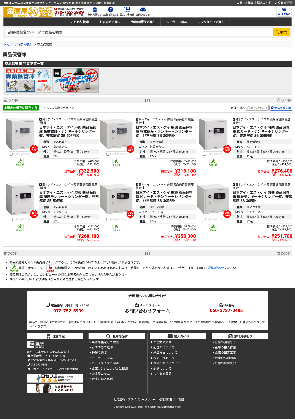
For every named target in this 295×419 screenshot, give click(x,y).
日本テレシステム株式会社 (52, 352)
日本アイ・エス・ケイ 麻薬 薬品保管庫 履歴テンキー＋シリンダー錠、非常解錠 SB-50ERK (69, 196)
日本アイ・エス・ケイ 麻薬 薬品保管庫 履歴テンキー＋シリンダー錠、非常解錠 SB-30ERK (262, 196)
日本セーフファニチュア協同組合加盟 (54, 369)
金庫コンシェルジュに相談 (110, 368)
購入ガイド (264, 2)
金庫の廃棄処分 (225, 363)
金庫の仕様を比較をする (20, 107)
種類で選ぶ (24, 44)
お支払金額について (167, 358)
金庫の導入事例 (102, 378)
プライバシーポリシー (142, 399)
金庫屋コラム (101, 373)
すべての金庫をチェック (59, 108)
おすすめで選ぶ (110, 21)
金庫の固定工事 (225, 352)
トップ (8, 44)
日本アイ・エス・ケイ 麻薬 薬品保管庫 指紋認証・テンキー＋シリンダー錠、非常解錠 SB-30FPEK (164, 131)
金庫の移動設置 (225, 358)
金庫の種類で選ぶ (143, 21)
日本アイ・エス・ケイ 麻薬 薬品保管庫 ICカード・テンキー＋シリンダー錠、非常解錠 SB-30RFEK (164, 196)
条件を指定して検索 (105, 342)
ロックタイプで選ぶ (210, 21)
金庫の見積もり (225, 342)
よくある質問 (283, 2)
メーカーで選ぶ (176, 21)
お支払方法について (167, 363)
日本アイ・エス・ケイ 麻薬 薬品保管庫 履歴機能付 (68, 120)
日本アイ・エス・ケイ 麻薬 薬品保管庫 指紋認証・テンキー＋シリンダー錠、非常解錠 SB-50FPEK (67, 131)
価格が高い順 (282, 108)
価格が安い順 (259, 108)
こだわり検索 (80, 21)
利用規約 (119, 399)
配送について (162, 368)
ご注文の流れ (162, 342)
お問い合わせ (215, 267)
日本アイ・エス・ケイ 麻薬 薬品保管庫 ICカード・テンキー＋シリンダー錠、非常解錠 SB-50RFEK (261, 131)
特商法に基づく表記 (171, 399)
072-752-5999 (68, 310)
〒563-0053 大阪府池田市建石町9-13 (53, 360)
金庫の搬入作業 (225, 347)
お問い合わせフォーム (147, 310)
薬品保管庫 (60, 142)
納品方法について (165, 352)
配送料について (163, 347)
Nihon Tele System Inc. (148, 406)
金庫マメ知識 (245, 2)
